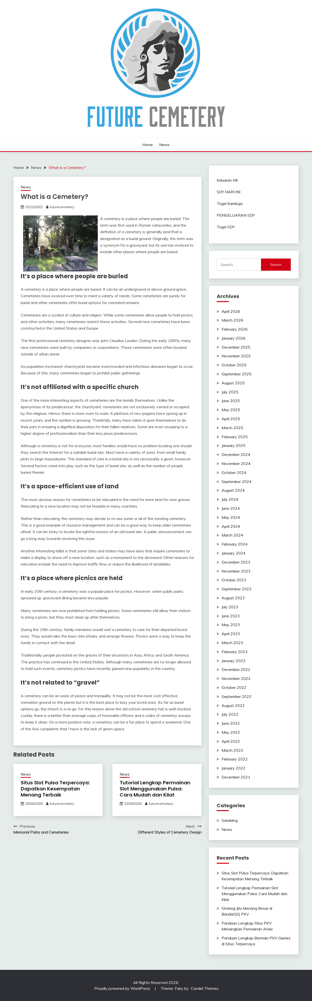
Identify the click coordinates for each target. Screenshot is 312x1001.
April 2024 (231, 526)
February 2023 (235, 651)
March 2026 (232, 320)
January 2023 (233, 660)
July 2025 (230, 391)
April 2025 (231, 418)
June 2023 (231, 615)
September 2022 (237, 696)
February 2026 (235, 329)
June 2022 (231, 723)
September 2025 (237, 373)
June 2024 (231, 508)
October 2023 (234, 579)
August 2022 (233, 705)
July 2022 (230, 714)
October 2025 (234, 364)
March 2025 (232, 427)
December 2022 (236, 669)
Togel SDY (226, 226)
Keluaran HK (227, 180)
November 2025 (236, 355)
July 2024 (230, 499)
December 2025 (236, 347)
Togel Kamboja (230, 203)
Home (147, 144)
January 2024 (233, 553)
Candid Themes (204, 988)
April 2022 (231, 741)
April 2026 (231, 311)
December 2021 (236, 777)
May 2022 (231, 732)
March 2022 (232, 750)
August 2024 (233, 490)
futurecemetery (62, 207)
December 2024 (236, 454)
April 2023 (231, 633)
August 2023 (233, 597)
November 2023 (236, 571)
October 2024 (234, 472)
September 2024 (237, 481)
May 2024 (231, 517)
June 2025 (231, 400)
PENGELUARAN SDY (236, 215)
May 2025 (231, 409)
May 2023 (231, 624)
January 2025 (233, 445)
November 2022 (236, 678)
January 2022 (233, 768)
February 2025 (235, 436)
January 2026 (233, 338)
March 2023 (232, 642)
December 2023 (236, 562)
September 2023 (237, 588)
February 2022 (235, 759)
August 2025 (233, 382)
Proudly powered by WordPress (122, 988)
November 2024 (236, 463)
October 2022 (234, 687)
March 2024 (232, 535)
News (164, 144)
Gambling (230, 820)
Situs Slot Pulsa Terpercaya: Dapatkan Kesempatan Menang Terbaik (55, 788)
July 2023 (230, 606)
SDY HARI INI (228, 191)
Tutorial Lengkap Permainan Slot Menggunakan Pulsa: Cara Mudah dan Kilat (155, 788)
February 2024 (235, 544)
